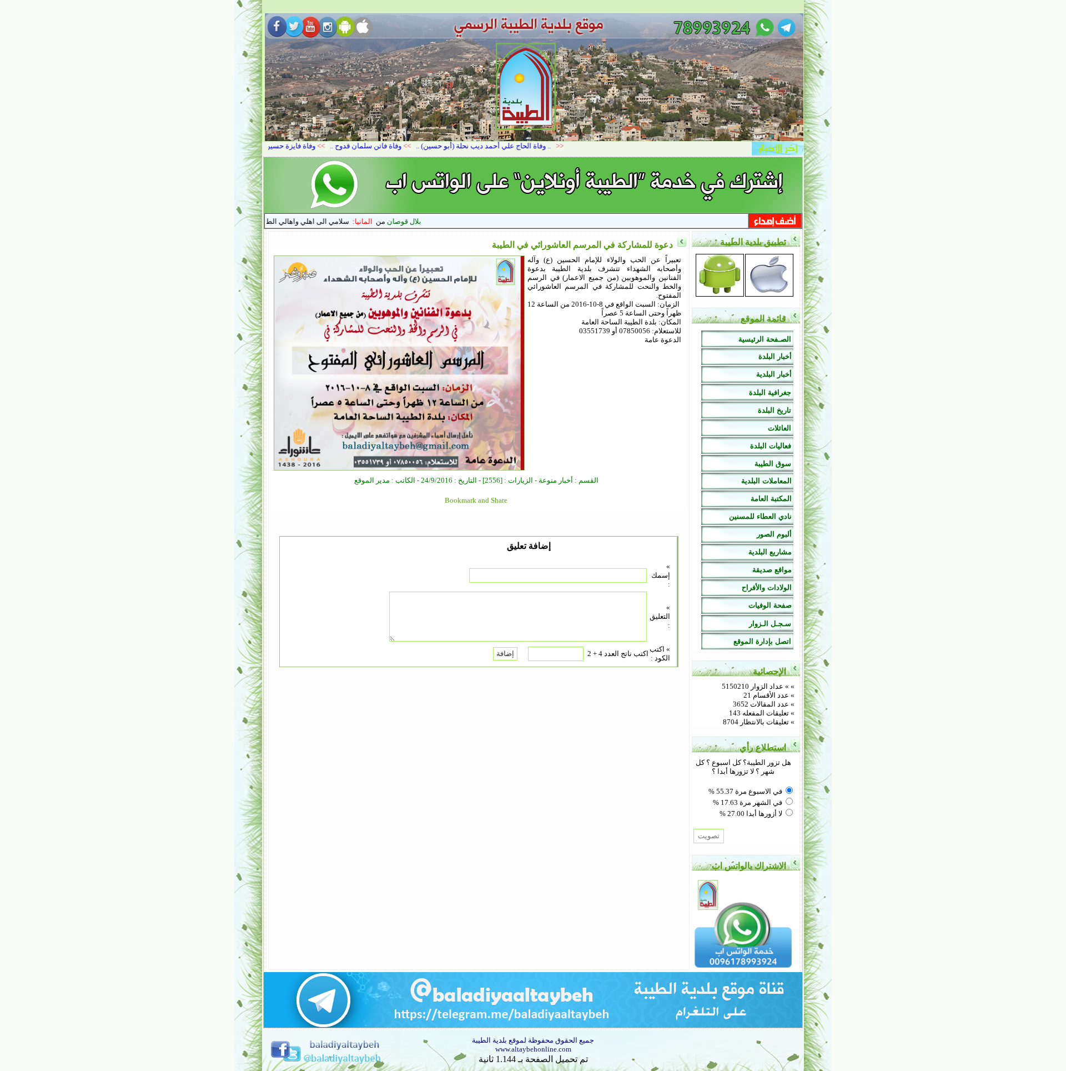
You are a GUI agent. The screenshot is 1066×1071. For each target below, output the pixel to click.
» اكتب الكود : (660, 653)
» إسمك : (660, 575)
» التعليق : (660, 616)
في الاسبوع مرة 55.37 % (745, 791)
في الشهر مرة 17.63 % (747, 802)
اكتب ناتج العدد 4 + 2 (617, 653)
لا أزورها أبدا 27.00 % (751, 813)
